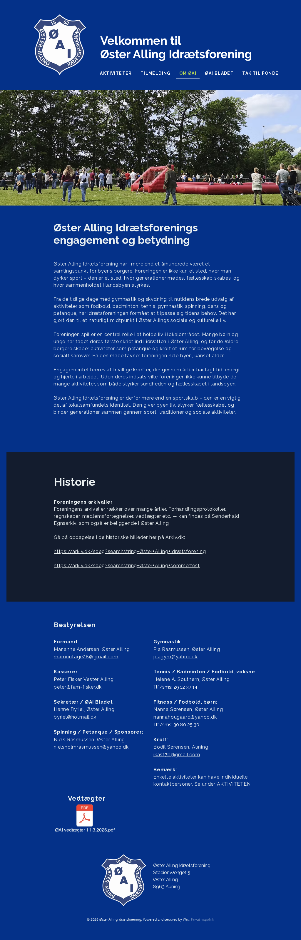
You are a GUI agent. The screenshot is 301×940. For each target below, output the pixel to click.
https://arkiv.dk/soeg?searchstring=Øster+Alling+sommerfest (127, 565)
